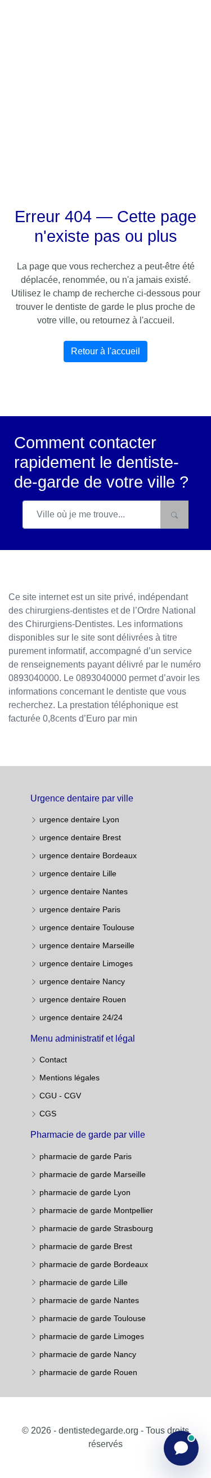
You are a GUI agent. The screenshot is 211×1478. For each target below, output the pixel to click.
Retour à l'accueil (105, 351)
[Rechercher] (174, 515)
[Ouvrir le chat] (181, 1448)
